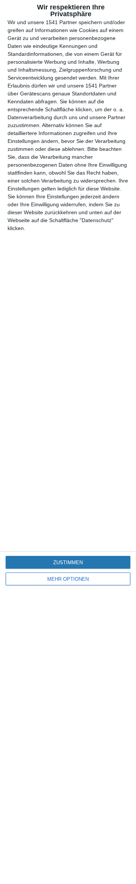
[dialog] (68, 442)
